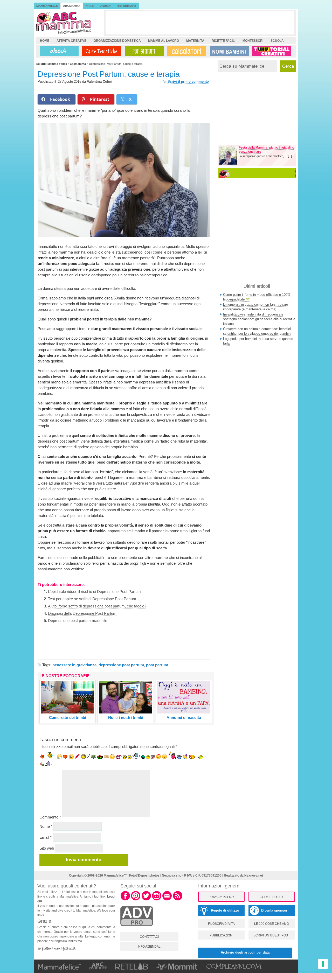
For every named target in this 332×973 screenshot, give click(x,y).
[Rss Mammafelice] (178, 899)
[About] (58, 51)
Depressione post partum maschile (77, 620)
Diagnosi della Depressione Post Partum (82, 613)
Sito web (46, 848)
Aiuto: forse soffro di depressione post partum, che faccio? (97, 606)
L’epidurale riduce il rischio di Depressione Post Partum (94, 591)
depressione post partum (121, 665)
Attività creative (71, 41)
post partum (157, 665)
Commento (50, 817)
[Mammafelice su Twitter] (146, 899)
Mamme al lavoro (163, 41)
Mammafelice (47, 5)
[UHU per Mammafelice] (272, 51)
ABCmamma (71, 5)
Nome (45, 826)
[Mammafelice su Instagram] (157, 899)
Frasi (90, 5)
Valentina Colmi (99, 81)
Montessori (253, 41)
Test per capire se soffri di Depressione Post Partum (92, 599)
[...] (290, 156)
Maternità (195, 41)
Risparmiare (126, 5)
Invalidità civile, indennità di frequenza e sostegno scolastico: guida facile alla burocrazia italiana (259, 319)
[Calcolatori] (185, 51)
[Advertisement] (200, 22)
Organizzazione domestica (117, 41)
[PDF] (143, 51)
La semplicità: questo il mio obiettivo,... (263, 156)
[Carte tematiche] (100, 51)
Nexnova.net (253, 875)
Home (44, 41)
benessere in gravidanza (74, 665)
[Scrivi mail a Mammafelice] (167, 899)
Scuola (277, 41)
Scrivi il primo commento (188, 81)
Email (45, 837)
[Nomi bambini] (228, 51)
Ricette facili (223, 41)
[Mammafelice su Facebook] (125, 899)
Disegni (105, 5)
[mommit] (136, 928)
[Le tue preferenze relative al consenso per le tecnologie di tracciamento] (323, 964)
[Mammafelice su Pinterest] (136, 899)
